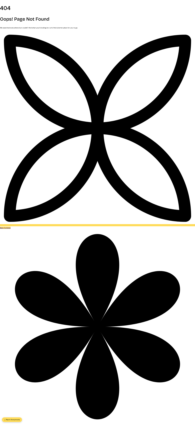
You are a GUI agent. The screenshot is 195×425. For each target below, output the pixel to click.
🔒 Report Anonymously (12, 420)
